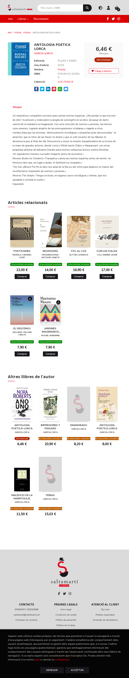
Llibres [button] (22, 19)
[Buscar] (87, 7)
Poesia (17, 32)
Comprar (22, 276)
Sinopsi (17, 107)
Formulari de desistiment (105, 619)
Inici (10, 32)
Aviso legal (65, 609)
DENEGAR (52, 670)
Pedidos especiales (105, 614)
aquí (37, 659)
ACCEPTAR (77, 670)
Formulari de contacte (26, 619)
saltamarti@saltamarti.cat (26, 614)
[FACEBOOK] (107, 18)
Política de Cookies (65, 625)
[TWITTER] (113, 18)
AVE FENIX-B (65, 82)
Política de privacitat (66, 619)
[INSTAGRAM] (118, 18)
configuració (62, 659)
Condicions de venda (66, 614)
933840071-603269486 (26, 609)
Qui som (105, 609)
